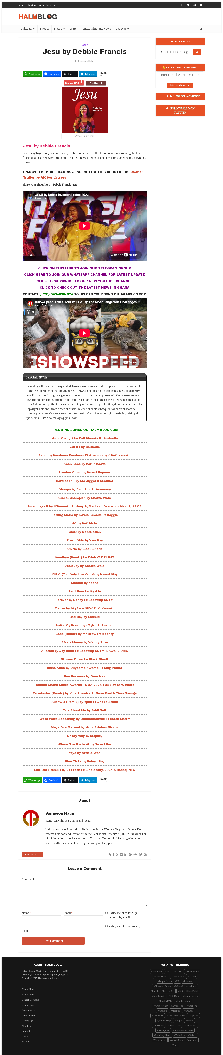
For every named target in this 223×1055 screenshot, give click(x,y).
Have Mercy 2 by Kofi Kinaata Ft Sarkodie (84, 438)
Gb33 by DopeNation (85, 532)
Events (44, 28)
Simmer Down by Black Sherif (84, 659)
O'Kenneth (158, 1015)
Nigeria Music (29, 994)
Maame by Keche (84, 583)
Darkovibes (178, 976)
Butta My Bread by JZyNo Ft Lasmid (85, 625)
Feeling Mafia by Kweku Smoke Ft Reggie (85, 515)
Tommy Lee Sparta (183, 1030)
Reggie (178, 1020)
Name (26, 913)
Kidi (181, 991)
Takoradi (26, 28)
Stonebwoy (191, 1025)
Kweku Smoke (184, 1000)
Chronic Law (161, 976)
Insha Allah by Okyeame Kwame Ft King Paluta (84, 668)
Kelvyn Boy (168, 991)
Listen (58, 28)
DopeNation (165, 981)
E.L (178, 981)
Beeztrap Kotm (174, 971)
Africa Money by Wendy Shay (84, 642)
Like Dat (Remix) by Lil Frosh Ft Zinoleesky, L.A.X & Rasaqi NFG (84, 770)
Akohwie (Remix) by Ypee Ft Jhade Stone (84, 702)
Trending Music (163, 1035)
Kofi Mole (174, 995)
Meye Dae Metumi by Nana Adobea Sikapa (85, 727)
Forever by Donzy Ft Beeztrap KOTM (84, 600)
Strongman (163, 1030)
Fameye (188, 981)
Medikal (176, 1010)
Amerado (157, 971)
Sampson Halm (86, 60)
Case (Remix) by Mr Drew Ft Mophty (85, 634)
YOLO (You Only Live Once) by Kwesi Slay (85, 574)
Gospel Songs (29, 1004)
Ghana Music (28, 989)
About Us (26, 1025)
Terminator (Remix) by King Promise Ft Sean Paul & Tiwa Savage (85, 693)
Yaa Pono (192, 1040)
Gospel (84, 45)
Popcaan (194, 1015)
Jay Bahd (192, 986)
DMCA (25, 1036)
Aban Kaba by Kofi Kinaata (85, 464)
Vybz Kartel (160, 1040)
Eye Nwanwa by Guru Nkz (84, 676)
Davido (192, 976)
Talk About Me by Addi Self (84, 710)
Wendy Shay (177, 1040)
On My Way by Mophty (84, 736)
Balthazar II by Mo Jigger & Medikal (84, 481)
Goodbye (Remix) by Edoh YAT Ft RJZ (84, 557)
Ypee (175, 1045)
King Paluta (193, 991)
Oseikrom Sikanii (176, 1015)
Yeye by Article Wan (85, 753)
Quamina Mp (164, 1020)
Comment (28, 879)
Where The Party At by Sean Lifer (85, 744)
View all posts (32, 854)
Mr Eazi (189, 1010)
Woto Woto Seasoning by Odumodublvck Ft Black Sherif (85, 719)
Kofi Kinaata (159, 995)
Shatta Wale (174, 1025)
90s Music (122, 28)
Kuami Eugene (191, 995)
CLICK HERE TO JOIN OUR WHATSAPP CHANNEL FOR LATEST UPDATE (84, 274)
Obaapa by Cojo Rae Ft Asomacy (85, 489)
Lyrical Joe (177, 1005)
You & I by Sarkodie (84, 447)
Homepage (27, 1020)
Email (68, 913)
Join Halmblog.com (180, 85)
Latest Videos (29, 1015)
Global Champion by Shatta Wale (84, 498)
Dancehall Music (30, 999)
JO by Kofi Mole (84, 523)
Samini (190, 1020)
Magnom (192, 1005)
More (56, 4)
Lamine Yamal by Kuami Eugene (84, 472)
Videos (192, 1035)
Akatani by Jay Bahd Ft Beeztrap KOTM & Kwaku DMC (84, 651)
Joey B (155, 991)
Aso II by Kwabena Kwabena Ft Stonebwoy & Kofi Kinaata (85, 455)
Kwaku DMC (166, 1000)
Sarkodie (159, 1025)
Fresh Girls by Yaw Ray (85, 540)
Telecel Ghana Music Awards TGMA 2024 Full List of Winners (84, 685)
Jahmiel (179, 986)
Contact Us (27, 1031)
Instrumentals (29, 1010)
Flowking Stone (163, 986)
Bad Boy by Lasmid (85, 617)
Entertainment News (97, 28)
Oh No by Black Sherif (84, 549)
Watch (74, 28)
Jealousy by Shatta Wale (84, 566)
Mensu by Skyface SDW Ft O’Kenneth (85, 608)
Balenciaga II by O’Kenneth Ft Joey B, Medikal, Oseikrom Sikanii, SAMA (85, 506)
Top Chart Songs (36, 4)
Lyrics (48, 4)
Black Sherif (193, 971)
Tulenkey (180, 1035)
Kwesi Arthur (161, 1005)
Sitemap (56, 978)
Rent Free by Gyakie (85, 591)
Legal (21, 4)
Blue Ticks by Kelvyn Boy (84, 761)
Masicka (163, 1010)
